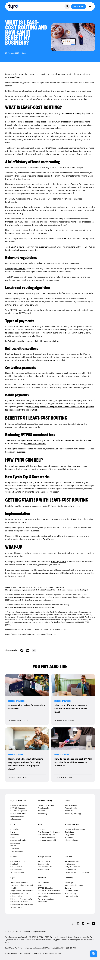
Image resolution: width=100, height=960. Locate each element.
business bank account (35, 443)
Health (13, 845)
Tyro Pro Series (71, 805)
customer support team (44, 573)
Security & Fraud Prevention (49, 890)
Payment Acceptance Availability (46, 900)
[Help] (93, 953)
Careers (68, 888)
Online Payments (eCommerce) (17, 817)
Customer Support (17, 861)
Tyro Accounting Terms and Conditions (21, 886)
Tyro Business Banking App (49, 832)
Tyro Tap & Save (58, 561)
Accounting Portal (45, 867)
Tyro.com (69, 622)
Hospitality (14, 834)
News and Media (71, 896)
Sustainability (70, 893)
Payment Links (71, 808)
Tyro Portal (48, 539)
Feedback (14, 864)
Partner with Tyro (72, 861)
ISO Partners (70, 864)
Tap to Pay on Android (47, 840)
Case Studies (43, 896)
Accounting (42, 813)
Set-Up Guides (16, 869)
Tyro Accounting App (46, 834)
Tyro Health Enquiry (18, 851)
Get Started (78, 6)
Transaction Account (46, 805)
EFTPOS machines (45, 482)
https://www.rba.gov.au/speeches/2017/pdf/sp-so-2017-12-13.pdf (29, 607)
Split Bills (69, 837)
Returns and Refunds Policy (21, 904)
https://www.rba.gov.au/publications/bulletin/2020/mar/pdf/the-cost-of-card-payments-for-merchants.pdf (46, 590)
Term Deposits (43, 808)
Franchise (14, 832)
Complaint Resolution (19, 893)
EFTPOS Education (45, 888)
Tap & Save (69, 832)
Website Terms (16, 907)
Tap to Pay (69, 811)
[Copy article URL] (34, 650)
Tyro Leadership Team (74, 885)
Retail (12, 837)
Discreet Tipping (71, 840)
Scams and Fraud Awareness (49, 893)
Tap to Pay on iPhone (46, 837)
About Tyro (69, 882)
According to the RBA (15, 268)
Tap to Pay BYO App (73, 813)
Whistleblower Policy (18, 901)
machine (76, 113)
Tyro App (41, 829)
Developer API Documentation (77, 872)
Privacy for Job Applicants (21, 899)
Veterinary (14, 848)
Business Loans (44, 811)
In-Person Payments (18, 805)
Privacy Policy (16, 896)
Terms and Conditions (19, 882)
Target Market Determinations (22, 890)
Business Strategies (16, 701)
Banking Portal (43, 864)
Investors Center (71, 890)
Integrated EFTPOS (18, 813)
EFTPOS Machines (17, 808)
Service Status (16, 867)
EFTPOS (68, 113)
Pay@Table (69, 834)
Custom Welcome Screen (75, 829)
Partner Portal (43, 869)
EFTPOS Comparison (18, 811)
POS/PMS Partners (72, 867)
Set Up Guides (43, 882)
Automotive (15, 843)
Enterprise (14, 829)
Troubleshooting (17, 872)
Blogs (40, 885)
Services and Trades (18, 840)
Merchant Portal (44, 861)
